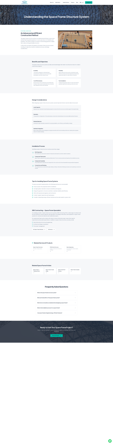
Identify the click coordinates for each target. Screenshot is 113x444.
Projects (72, 2)
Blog (77, 2)
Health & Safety (66, 2)
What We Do (57, 2)
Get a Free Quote (55, 335)
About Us (51, 2)
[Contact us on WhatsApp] (110, 441)
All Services (50, 229)
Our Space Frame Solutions (38, 229)
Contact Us (89, 2)
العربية (82, 2)
